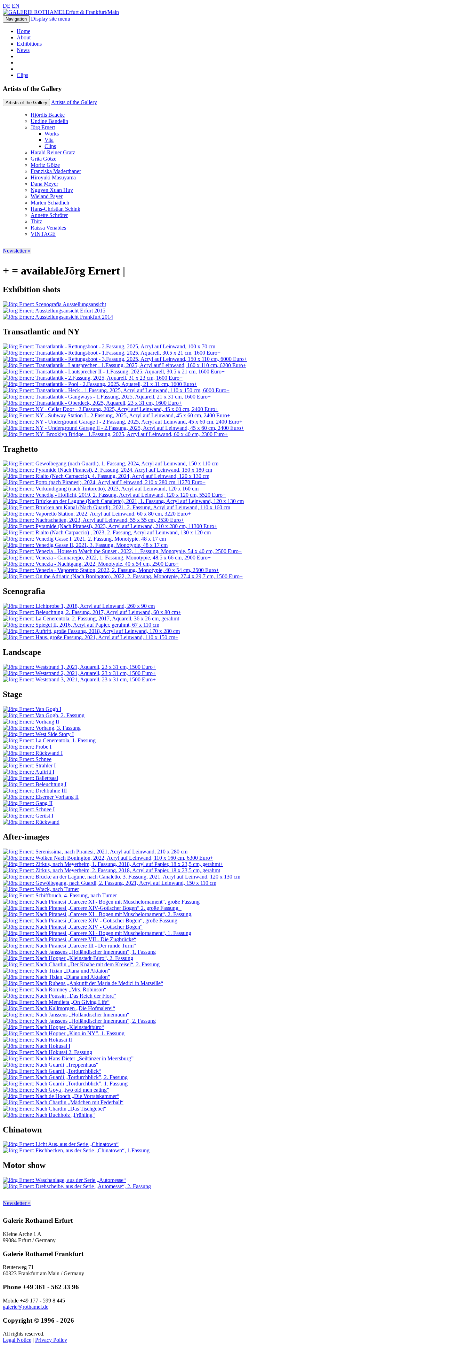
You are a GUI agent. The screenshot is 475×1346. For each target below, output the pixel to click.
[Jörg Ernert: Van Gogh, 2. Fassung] (43, 715)
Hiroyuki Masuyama (53, 177)
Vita (49, 140)
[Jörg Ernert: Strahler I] (29, 765)
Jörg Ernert (43, 127)
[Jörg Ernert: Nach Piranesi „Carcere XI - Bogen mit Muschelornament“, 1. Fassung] (97, 933)
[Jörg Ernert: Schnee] (27, 759)
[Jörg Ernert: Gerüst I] (28, 816)
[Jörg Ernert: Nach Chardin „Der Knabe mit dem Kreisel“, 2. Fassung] (81, 964)
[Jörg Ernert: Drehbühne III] (35, 791)
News (23, 50)
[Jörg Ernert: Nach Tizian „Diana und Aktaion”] (56, 977)
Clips (22, 75)
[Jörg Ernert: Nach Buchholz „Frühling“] (49, 1115)
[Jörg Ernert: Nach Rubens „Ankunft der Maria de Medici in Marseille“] (83, 983)
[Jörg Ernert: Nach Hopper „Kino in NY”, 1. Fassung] (63, 1033)
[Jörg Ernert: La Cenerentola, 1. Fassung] (49, 740)
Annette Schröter (49, 215)
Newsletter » (17, 251)
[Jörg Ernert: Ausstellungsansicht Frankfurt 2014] (58, 317)
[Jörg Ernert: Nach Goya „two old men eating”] (56, 1090)
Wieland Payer (47, 196)
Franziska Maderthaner (56, 171)
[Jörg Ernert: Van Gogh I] (32, 709)
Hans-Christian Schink (55, 209)
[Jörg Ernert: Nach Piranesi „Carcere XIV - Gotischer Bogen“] (73, 927)
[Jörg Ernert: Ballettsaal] (30, 778)
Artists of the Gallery (74, 102)
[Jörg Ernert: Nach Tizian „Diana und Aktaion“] (56, 971)
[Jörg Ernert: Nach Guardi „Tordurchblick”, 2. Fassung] (65, 1077)
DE (6, 6)
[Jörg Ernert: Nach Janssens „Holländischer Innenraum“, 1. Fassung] (79, 952)
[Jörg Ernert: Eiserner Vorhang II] (41, 797)
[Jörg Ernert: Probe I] (27, 747)
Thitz (36, 221)
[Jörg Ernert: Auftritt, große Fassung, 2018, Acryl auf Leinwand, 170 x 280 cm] (91, 631)
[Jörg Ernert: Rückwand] (31, 822)
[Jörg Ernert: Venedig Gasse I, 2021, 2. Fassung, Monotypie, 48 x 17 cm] (84, 539)
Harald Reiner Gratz (53, 152)
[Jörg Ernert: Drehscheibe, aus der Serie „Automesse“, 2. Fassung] (77, 1186)
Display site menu (50, 19)
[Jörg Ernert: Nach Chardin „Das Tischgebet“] (54, 1109)
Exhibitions (29, 44)
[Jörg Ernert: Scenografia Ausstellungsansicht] (54, 304)
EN (15, 6)
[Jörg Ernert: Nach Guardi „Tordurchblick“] (52, 1071)
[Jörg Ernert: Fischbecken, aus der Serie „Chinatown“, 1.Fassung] (76, 1150)
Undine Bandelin (49, 121)
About (24, 37)
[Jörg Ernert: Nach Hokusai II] (37, 1040)
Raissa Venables (48, 228)
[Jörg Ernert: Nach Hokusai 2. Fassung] (47, 1052)
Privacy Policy (51, 1340)
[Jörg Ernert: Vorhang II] (31, 722)
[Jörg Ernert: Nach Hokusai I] (36, 1046)
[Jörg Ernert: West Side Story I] (38, 734)
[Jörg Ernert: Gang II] (28, 803)
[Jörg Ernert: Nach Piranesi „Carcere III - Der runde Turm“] (69, 946)
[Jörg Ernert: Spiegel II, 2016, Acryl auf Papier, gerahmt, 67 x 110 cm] (81, 625)
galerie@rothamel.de (25, 1307)
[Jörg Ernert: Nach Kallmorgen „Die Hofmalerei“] (59, 1008)
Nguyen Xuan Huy (52, 190)
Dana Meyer (44, 184)
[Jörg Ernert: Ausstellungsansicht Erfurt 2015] (54, 311)
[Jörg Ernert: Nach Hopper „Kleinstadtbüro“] (53, 1027)
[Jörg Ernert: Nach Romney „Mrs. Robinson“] (54, 989)
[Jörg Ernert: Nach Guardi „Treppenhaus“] (50, 1065)
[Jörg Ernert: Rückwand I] (33, 753)
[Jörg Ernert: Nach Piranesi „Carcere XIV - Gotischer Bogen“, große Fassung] (90, 920)
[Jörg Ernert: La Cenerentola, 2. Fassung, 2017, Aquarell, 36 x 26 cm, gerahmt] (91, 618)
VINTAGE (43, 234)
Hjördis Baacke (48, 115)
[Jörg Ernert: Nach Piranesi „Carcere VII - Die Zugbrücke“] (69, 939)
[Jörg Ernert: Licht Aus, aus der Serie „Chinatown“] (61, 1144)
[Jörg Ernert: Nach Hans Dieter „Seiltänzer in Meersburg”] (68, 1058)
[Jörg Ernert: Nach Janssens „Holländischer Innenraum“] (66, 1015)
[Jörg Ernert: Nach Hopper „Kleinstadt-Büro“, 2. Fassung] (68, 958)
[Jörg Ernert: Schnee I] (29, 809)
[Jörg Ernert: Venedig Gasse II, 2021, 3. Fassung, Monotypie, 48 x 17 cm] (85, 545)
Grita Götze (43, 159)
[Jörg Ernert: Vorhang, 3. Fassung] (42, 728)
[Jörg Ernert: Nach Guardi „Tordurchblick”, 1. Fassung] (65, 1083)
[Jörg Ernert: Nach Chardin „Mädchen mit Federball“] (63, 1102)
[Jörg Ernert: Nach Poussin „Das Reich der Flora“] (59, 996)
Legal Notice (17, 1340)
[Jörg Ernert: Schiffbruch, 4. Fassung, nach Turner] (60, 895)
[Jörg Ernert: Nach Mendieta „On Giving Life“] (56, 1002)
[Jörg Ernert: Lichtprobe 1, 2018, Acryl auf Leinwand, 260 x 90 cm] (79, 606)
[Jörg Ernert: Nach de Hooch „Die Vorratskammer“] (61, 1096)
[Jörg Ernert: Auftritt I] (28, 772)
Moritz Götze (45, 165)
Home (23, 31)
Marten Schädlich (50, 203)
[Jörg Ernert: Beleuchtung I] (34, 784)
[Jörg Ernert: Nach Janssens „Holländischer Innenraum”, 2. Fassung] (79, 1021)
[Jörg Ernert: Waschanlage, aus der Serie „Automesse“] (64, 1180)
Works (52, 134)
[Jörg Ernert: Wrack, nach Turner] (41, 889)
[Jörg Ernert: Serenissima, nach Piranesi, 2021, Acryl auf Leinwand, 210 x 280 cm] (95, 851)
